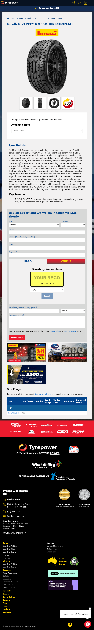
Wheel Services (9, 588)
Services (7, 570)
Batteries (6, 576)
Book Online (9, 597)
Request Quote (17, 337)
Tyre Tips (6, 558)
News (5, 606)
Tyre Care (6, 555)
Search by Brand (9, 552)
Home (11, 18)
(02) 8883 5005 (14, 511)
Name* (12, 229)
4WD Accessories (10, 573)
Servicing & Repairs (10, 582)
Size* (11, 221)
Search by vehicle (43, 394)
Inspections (7, 579)
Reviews (7, 612)
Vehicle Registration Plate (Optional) (23, 307)
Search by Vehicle (10, 546)
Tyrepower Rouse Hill (48, 8)
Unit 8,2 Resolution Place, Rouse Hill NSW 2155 (18, 505)
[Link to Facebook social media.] (70, 624)
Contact (6, 594)
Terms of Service (70, 331)
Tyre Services (8, 585)
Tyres (5, 543)
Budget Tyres (52, 549)
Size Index (51, 543)
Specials (7, 591)
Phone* (22, 237)
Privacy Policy (55, 331)
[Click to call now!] (74, 3)
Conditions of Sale (30, 626)
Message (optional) (16, 315)
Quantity (64, 221)
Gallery (6, 609)
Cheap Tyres (51, 552)
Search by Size (9, 549)
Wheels (6, 561)
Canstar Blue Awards (55, 546)
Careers (6, 600)
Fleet (5, 603)
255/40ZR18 (13, 413)
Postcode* (13, 252)
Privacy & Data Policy (16, 626)
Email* (11, 244)
